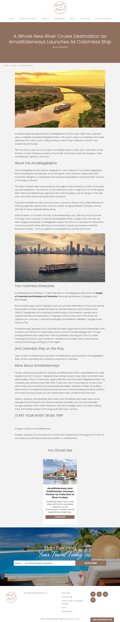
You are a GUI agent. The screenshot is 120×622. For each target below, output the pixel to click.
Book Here (85, 18)
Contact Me (67, 597)
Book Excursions (103, 18)
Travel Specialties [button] (27, 18)
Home (11, 18)
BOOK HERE (91, 563)
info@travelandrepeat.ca (36, 593)
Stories (13, 65)
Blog (72, 18)
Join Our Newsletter (102, 619)
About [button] (45, 18)
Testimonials (67, 611)
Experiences (59, 18)
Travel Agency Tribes (72, 619)
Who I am (65, 593)
